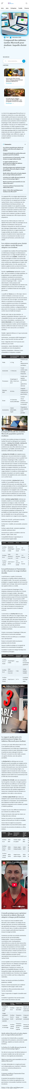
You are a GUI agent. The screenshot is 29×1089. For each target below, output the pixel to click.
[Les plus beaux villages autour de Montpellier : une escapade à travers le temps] (14, 92)
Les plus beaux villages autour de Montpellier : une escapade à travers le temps (14, 100)
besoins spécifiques (9, 130)
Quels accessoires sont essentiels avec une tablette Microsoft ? (14, 182)
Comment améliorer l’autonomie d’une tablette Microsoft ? (13, 186)
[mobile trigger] (2, 3)
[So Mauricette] (10, 3)
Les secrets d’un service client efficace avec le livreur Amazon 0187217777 (14, 80)
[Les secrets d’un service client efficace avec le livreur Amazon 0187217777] (14, 72)
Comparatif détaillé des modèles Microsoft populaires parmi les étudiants (14, 154)
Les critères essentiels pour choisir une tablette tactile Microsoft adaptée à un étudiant (13, 149)
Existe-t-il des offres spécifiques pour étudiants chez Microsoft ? (13, 190)
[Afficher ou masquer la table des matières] (18, 144)
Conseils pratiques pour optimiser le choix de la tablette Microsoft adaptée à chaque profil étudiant (14, 169)
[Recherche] (26, 3)
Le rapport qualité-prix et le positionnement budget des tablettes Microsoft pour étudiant (12, 163)
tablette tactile (12, 113)
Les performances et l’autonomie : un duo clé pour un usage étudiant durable (14, 158)
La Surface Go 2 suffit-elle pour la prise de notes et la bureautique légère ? (14, 178)
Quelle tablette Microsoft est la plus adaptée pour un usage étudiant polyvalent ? (14, 174)
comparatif (5, 196)
